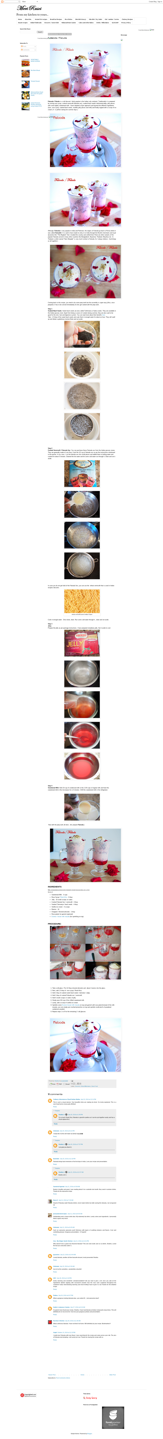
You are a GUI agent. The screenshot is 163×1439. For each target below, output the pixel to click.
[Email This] (72, 1083)
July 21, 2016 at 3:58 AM (72, 1186)
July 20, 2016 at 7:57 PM (75, 1144)
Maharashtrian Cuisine (69, 23)
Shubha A (62, 1114)
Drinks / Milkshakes (102, 23)
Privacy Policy (126, 23)
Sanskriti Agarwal (58, 1186)
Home (20, 19)
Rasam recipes (23, 23)
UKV (54, 1278)
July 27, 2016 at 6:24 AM (77, 1307)
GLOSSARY (115, 23)
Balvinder (56, 1159)
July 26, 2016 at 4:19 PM (64, 1278)
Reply (55, 1107)
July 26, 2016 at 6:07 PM (65, 1295)
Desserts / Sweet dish (51, 23)
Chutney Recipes (127, 19)
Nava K (55, 1200)
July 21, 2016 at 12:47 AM (75, 1172)
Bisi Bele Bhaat (35, 70)
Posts (24, 46)
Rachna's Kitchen (58, 1321)
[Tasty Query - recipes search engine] (90, 1399)
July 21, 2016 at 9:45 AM (67, 1227)
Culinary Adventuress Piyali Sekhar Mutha (66, 1099)
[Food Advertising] (122, 40)
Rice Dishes (68, 19)
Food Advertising (42, 38)
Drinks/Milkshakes (86, 1086)
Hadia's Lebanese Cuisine (61, 1307)
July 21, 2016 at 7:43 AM (66, 1200)
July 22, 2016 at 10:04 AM (68, 1254)
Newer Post (51, 1375)
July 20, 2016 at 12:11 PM (88, 1099)
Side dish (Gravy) (80, 19)
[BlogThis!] (74, 1083)
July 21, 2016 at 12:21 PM (81, 1241)
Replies (57, 1111)
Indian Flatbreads (36, 23)
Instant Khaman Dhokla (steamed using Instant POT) (36, 104)
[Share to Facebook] (78, 1083)
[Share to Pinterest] (80, 1083)
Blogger (89, 1433)
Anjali (55, 1332)
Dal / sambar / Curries (112, 19)
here (103, 315)
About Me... (28, 19)
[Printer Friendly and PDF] (59, 1084)
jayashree (56, 1254)
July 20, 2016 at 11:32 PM (67, 1159)
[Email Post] (72, 1081)
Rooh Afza (63, 897)
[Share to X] (76, 1083)
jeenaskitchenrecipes (60, 1214)
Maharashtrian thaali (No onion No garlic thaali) (37, 93)
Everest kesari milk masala (61, 916)
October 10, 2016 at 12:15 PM (66, 1332)
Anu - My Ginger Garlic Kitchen (63, 1241)
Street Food (94, 1086)
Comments (26, 50)
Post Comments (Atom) (63, 1378)
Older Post (112, 1375)
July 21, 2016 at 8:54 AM (75, 1214)
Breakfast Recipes (56, 19)
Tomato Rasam (35, 81)
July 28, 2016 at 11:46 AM (73, 1321)
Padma (55, 1295)
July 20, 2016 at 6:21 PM (67, 1131)
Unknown (56, 1131)
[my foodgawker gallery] (113, 1428)
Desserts (77, 1086)
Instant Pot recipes (41, 19)
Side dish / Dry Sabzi (95, 19)
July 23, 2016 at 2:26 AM (67, 1266)
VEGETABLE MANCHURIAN (35, 60)
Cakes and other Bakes (86, 23)
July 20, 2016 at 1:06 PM (75, 1114)
